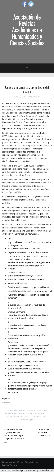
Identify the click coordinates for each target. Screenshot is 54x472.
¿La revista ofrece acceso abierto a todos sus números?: (28, 296)
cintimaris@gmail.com (34, 279)
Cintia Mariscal (33, 96)
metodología (27, 419)
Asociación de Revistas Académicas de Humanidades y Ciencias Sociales (27, 29)
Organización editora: (17, 252)
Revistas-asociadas (25, 413)
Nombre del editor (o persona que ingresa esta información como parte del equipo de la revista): (29, 265)
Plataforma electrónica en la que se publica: (27, 287)
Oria (33, 462)
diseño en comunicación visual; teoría (30, 416)
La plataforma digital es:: (19, 291)
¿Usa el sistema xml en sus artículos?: (24, 368)
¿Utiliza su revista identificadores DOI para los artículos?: (28, 374)
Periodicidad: (13, 283)
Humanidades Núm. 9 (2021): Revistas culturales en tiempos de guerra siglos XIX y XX (14, 435)
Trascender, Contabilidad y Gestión (43, 432)
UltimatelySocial (46, 470)
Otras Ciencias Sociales (30, 410)
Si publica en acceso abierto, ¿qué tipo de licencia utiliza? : (26, 306)
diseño (9, 416)
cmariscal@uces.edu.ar (32, 275)
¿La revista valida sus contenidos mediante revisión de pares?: (27, 327)
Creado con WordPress (12, 462)
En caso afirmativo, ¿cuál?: (19, 361)
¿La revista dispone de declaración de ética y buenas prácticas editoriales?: (28, 316)
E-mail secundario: (16, 279)
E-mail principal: (15, 275)
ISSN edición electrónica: (19, 248)
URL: (10, 238)
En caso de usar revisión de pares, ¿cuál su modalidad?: (27, 337)
